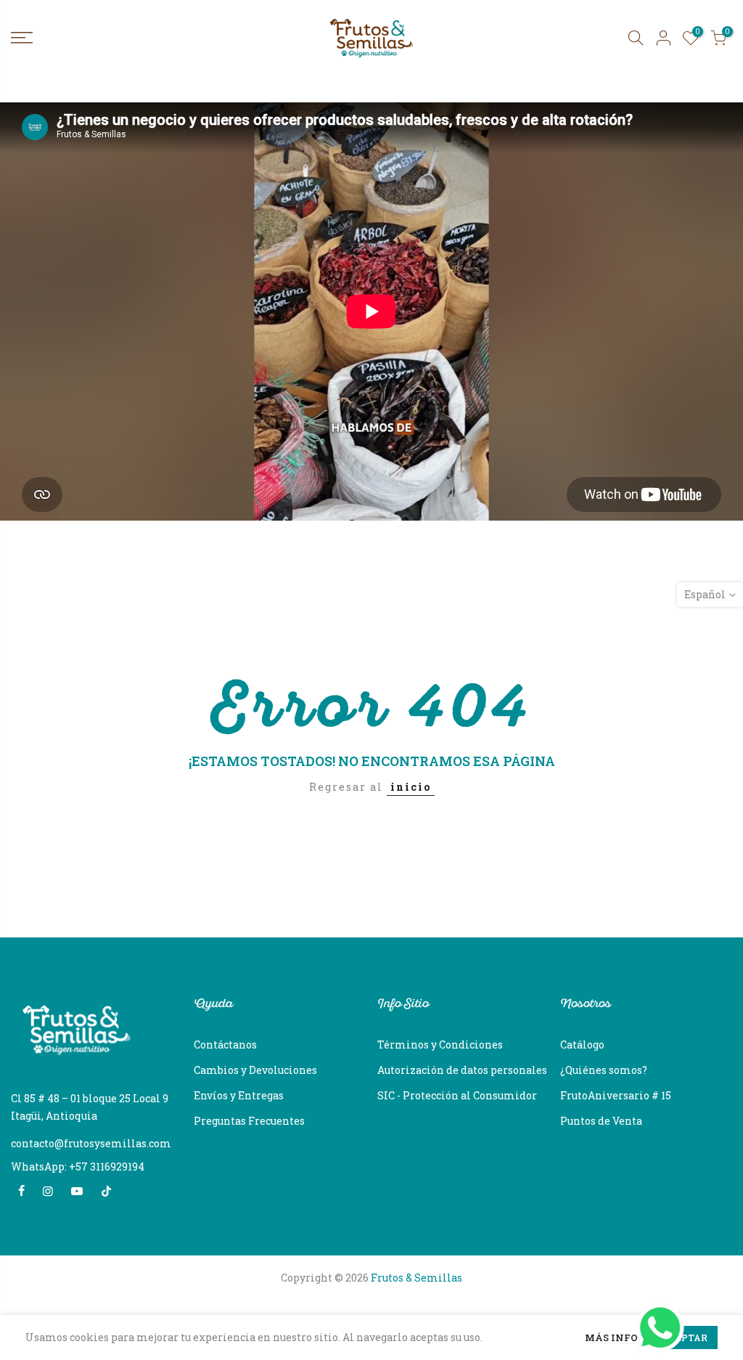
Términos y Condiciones (440, 1044)
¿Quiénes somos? (603, 1070)
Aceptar (684, 1337)
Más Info (611, 1338)
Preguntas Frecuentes (249, 1121)
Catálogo (582, 1044)
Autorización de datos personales (462, 1070)
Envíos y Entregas (239, 1095)
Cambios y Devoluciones (255, 1070)
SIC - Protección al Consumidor (457, 1095)
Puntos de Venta (601, 1121)
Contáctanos (225, 1044)
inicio (410, 787)
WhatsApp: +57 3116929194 (77, 1166)
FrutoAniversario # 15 (615, 1095)
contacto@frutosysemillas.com (91, 1143)
